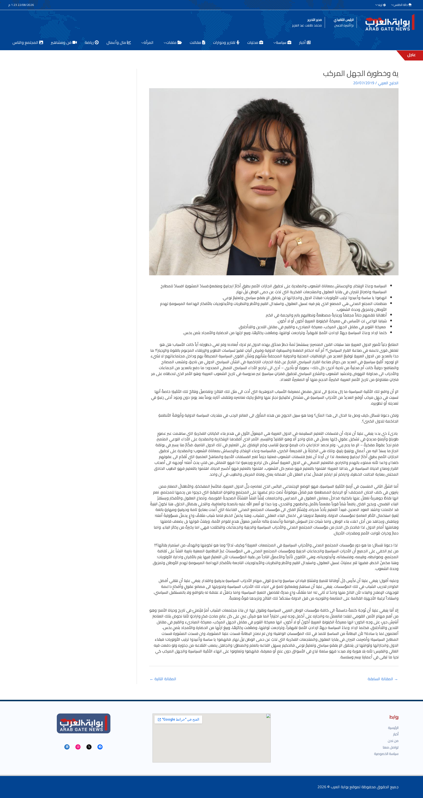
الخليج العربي (388, 82)
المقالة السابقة (383, 678)
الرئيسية (393, 728)
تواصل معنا (391, 747)
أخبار (396, 734)
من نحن (393, 741)
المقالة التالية (163, 678)
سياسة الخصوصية (386, 753)
